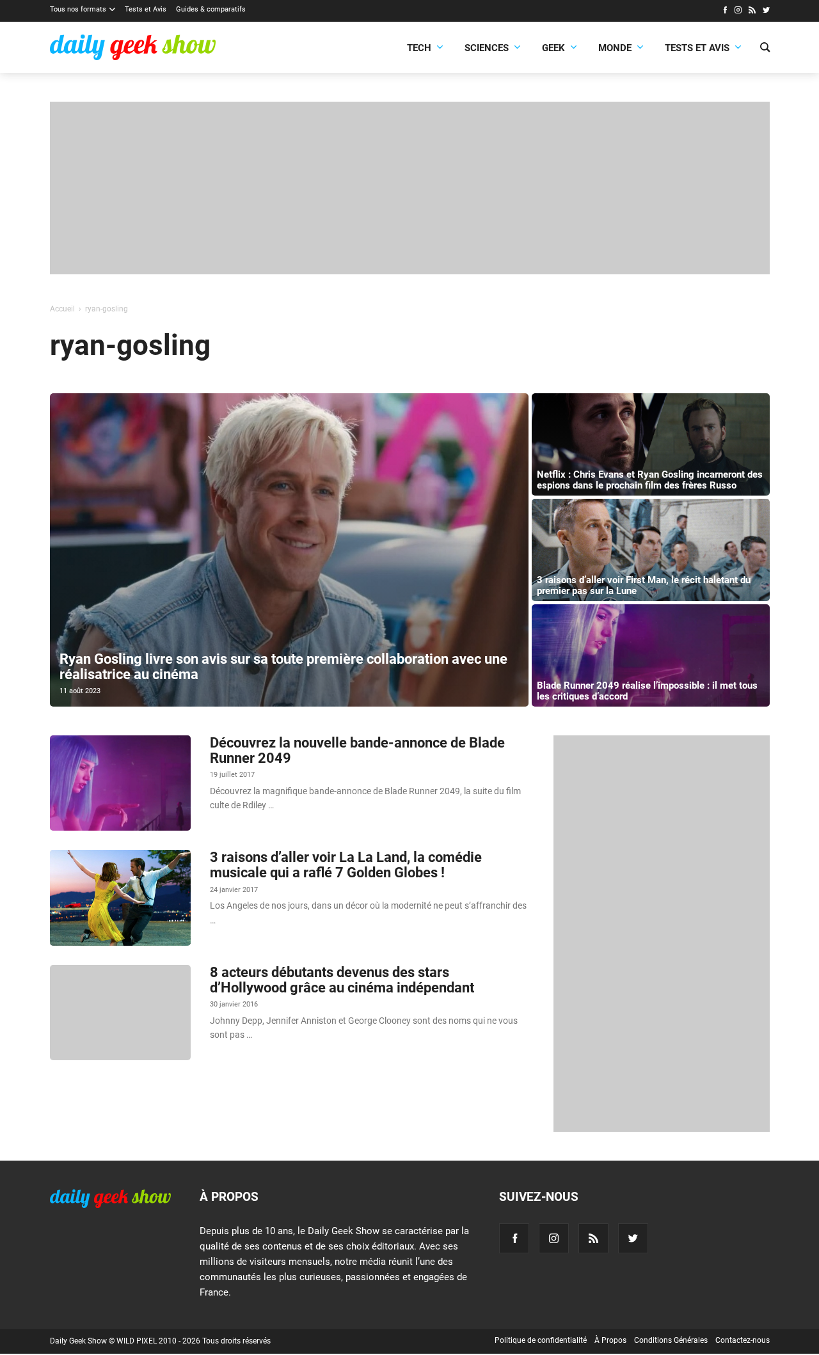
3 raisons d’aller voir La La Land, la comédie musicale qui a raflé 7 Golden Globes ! (346, 865)
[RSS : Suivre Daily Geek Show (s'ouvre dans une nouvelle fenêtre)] (752, 11)
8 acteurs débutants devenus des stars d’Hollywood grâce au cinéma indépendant (342, 980)
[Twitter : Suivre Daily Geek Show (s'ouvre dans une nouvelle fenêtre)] (766, 11)
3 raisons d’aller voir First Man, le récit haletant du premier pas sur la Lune (644, 585)
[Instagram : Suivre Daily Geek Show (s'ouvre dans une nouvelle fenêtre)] (738, 11)
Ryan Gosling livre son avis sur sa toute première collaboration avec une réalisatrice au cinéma (283, 666)
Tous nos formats (78, 9)
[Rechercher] (765, 48)
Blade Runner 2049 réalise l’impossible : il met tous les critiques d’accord (647, 691)
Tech (419, 48)
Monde (615, 48)
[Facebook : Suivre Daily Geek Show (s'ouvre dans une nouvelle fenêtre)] (725, 11)
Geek (553, 48)
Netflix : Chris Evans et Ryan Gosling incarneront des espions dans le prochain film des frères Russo (650, 480)
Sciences (487, 48)
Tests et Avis (145, 9)
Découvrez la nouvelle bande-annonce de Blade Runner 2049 (357, 750)
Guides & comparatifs (211, 9)
